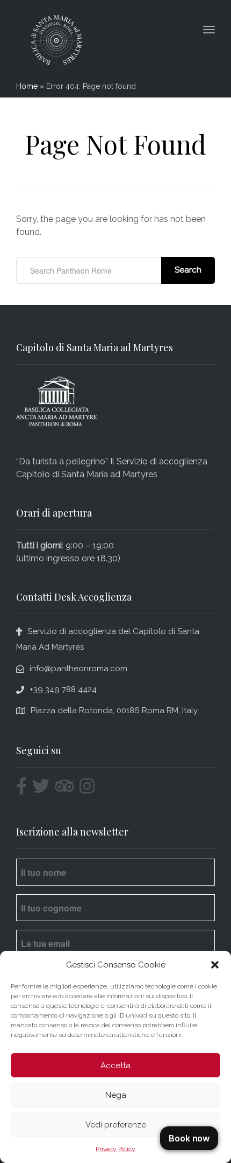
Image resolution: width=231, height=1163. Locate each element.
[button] (215, 964)
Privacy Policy (115, 1149)
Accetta (115, 1065)
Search (188, 270)
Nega (115, 1095)
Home (27, 86)
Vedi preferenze (115, 1125)
